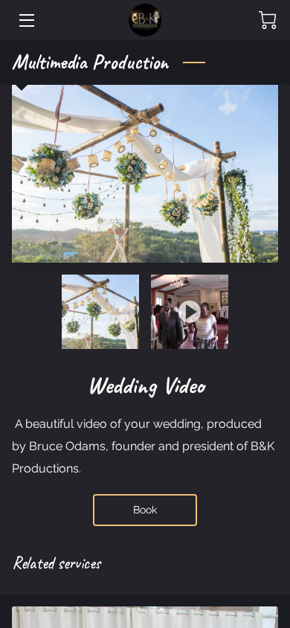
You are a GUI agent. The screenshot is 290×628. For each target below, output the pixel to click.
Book (145, 510)
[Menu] (25, 20)
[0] (268, 20)
